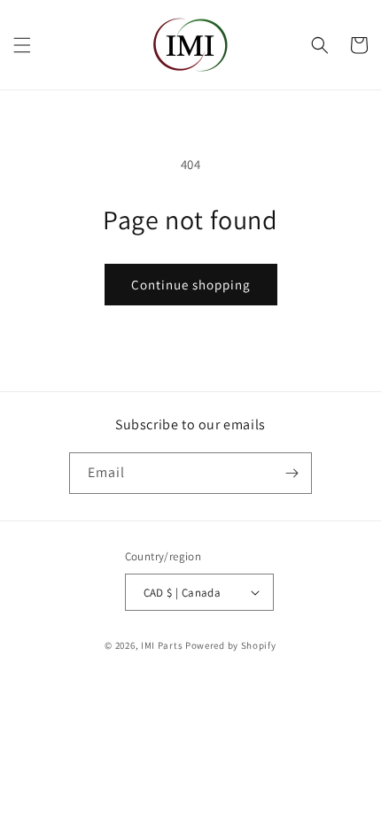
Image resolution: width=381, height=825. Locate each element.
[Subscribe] (291, 473)
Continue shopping (191, 284)
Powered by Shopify (230, 645)
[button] (22, 45)
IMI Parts (162, 645)
